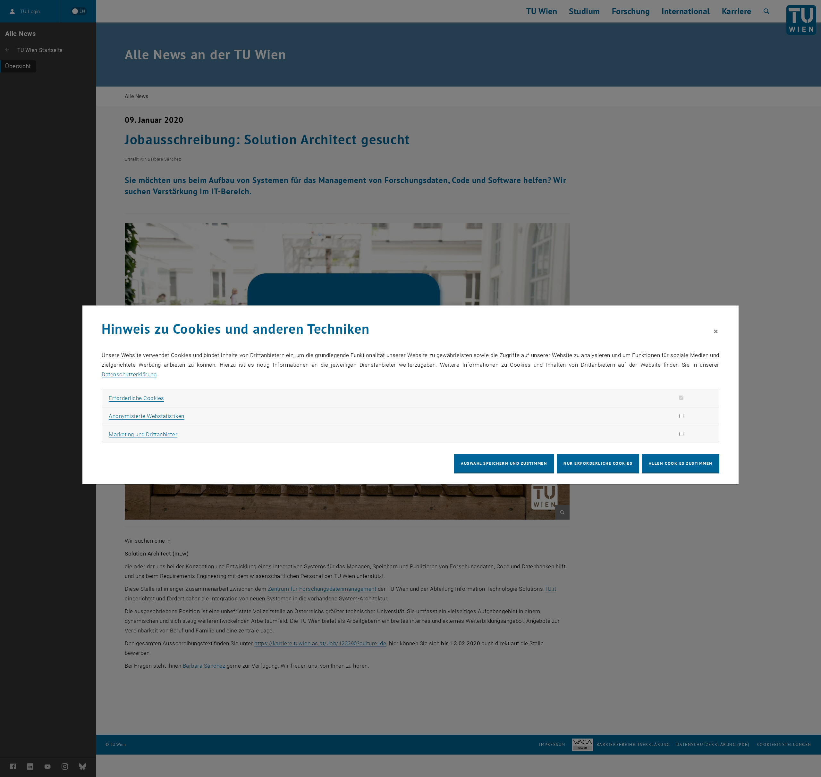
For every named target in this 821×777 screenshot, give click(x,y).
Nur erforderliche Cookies (597, 463)
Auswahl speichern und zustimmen (504, 463)
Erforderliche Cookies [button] (136, 398)
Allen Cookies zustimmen (681, 463)
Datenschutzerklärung (129, 374)
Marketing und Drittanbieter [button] (143, 434)
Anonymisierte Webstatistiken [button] (146, 416)
